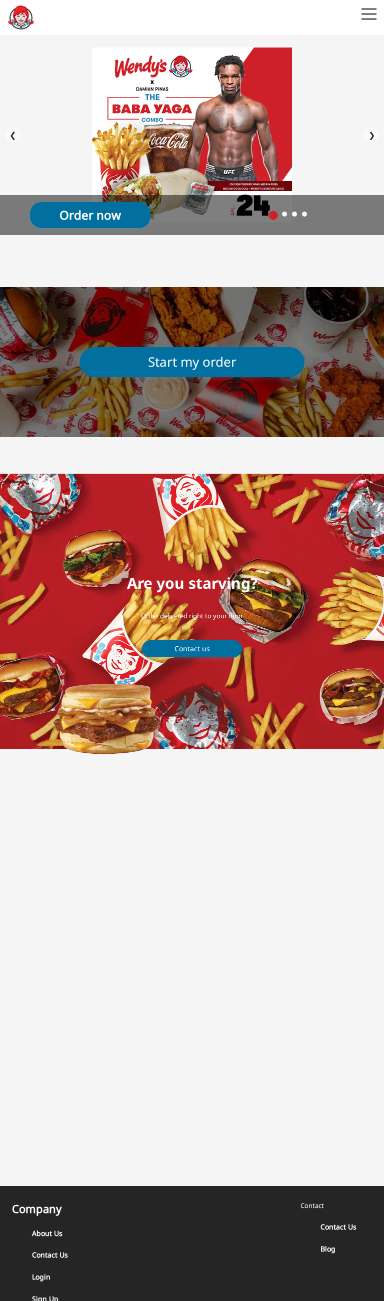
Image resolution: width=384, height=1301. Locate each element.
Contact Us (50, 1254)
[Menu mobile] (369, 16)
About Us (47, 1233)
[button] (273, 215)
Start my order (192, 362)
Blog (328, 1248)
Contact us (192, 648)
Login (41, 1276)
